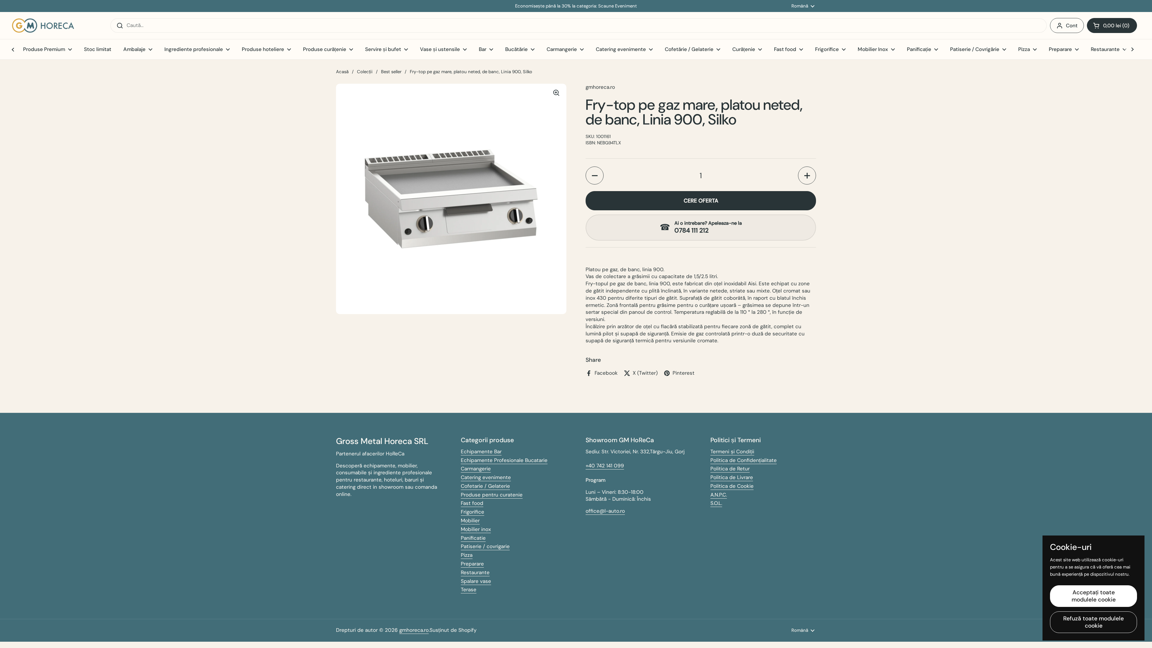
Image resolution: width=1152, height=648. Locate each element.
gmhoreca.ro (414, 630)
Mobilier (470, 520)
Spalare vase (476, 581)
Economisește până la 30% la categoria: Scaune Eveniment (576, 6)
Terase (468, 589)
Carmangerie (476, 468)
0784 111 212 (691, 230)
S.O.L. (716, 503)
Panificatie (473, 538)
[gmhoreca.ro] (43, 25)
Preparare (472, 563)
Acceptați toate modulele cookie (1094, 596)
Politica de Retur (730, 468)
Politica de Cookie (732, 486)
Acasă (342, 72)
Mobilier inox (476, 529)
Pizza (466, 555)
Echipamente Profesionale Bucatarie (504, 460)
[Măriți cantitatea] (807, 175)
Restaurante (475, 572)
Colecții (365, 72)
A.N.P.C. (718, 494)
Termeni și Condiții (732, 451)
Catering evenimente (486, 477)
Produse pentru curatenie (492, 494)
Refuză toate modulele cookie (1093, 622)
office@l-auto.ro (605, 511)
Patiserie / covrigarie (485, 546)
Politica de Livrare (731, 477)
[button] (1112, 25)
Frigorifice (472, 511)
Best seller (391, 72)
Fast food (472, 503)
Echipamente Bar (481, 451)
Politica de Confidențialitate (743, 460)
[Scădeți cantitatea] (595, 175)
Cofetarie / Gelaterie (485, 486)
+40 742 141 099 (605, 465)
